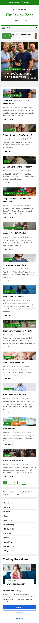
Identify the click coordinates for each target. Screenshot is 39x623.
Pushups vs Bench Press (14, 460)
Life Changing (9, 130)
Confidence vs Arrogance (14, 394)
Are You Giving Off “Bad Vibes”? (17, 167)
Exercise (8, 326)
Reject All (19, 618)
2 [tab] (29, 79)
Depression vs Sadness (13, 296)
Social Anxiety (15, 69)
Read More (7, 119)
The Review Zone (19, 15)
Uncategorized (9, 546)
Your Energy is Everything (14, 265)
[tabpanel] (19, 61)
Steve (7, 432)
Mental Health (10, 193)
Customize (19, 613)
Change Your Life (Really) (14, 233)
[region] (19, 605)
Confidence (9, 260)
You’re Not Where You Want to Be (18, 135)
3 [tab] (32, 79)
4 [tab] (35, 79)
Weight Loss (17, 326)
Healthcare (8, 520)
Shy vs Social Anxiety (16, 584)
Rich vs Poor (9, 428)
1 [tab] (26, 79)
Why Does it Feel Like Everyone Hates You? (18, 2)
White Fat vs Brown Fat (13, 362)
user (6, 107)
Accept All (19, 607)
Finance (7, 423)
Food (6, 516)
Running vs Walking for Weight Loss (19, 331)
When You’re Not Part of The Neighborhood (17, 75)
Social (6, 69)
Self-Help (19, 228)
